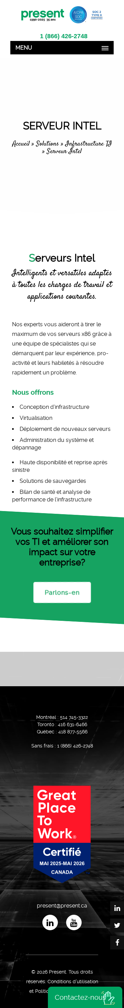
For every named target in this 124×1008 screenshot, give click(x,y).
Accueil (21, 144)
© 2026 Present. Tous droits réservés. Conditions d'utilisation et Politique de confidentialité (62, 981)
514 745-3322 (74, 717)
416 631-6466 (72, 724)
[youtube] (74, 922)
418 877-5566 (72, 731)
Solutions (47, 144)
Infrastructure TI (88, 144)
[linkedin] (50, 922)
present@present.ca (62, 905)
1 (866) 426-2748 (63, 36)
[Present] (62, 14)
